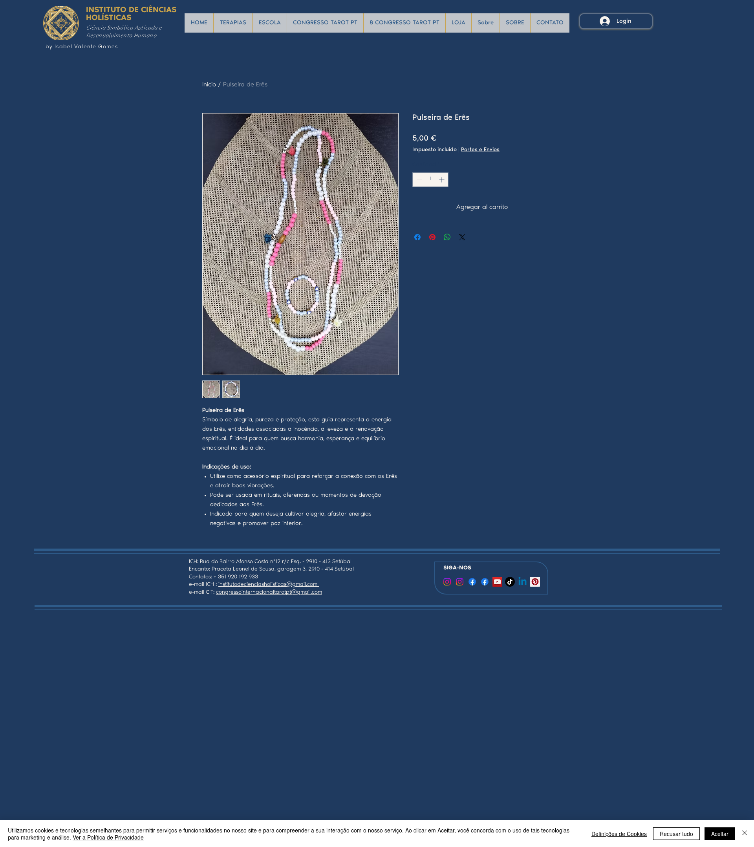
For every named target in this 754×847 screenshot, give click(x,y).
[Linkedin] (522, 582)
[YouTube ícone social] (497, 582)
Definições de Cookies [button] (619, 834)
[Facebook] (472, 582)
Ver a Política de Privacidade (108, 837)
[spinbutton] (430, 180)
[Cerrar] (744, 834)
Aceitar (719, 834)
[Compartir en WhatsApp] (447, 237)
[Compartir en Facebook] (417, 237)
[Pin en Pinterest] (432, 237)
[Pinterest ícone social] (535, 582)
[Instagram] (460, 582)
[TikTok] (510, 582)
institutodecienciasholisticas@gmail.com (268, 584)
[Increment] (442, 180)
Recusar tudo (676, 834)
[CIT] (447, 582)
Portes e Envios (480, 150)
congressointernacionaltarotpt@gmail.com (269, 592)
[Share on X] (462, 237)
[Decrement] (418, 180)
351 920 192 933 (239, 577)
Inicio (209, 85)
